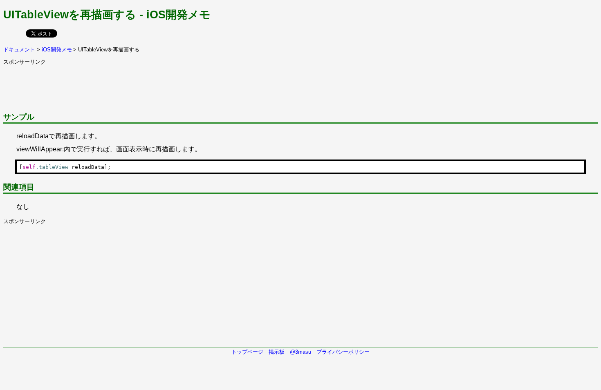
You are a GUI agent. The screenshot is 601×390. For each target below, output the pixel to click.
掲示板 (277, 352)
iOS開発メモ (57, 50)
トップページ (247, 352)
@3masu (300, 352)
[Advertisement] (152, 84)
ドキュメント (19, 50)
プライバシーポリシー (343, 352)
